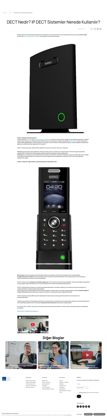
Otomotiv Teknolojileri (31, 385)
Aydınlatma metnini (82, 392)
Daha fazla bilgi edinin (68, 414)
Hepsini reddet (88, 414)
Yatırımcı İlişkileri (46, 387)
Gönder (77, 396)
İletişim (61, 380)
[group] (21, 355)
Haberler (61, 384)
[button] (99, 355)
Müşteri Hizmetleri (63, 382)
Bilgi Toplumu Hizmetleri (65, 390)
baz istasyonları (28, 36)
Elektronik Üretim (30, 387)
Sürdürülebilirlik (46, 384)
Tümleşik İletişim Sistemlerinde (42, 139)
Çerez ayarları (79, 414)
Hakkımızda (44, 380)
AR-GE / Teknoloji (46, 382)
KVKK (60, 392)
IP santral (29, 139)
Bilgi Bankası (62, 389)
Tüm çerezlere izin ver (99, 414)
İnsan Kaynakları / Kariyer (48, 389)
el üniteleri (37, 36)
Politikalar (44, 385)
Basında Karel (62, 385)
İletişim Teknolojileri (30, 380)
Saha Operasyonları (30, 384)
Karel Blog (61, 387)
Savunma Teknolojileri (31, 382)
